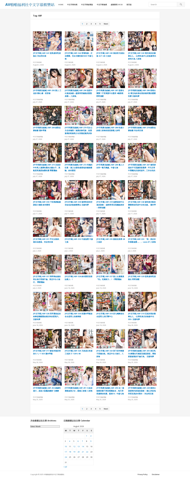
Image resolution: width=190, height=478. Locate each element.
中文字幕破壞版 (87, 4)
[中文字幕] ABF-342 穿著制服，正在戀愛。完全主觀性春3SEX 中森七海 (79, 56)
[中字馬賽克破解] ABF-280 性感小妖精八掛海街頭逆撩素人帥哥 (110, 129)
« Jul (65, 466)
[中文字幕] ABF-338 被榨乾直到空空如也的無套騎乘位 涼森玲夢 (78, 203)
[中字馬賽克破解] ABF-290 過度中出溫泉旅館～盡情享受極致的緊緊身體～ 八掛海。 (78, 93)
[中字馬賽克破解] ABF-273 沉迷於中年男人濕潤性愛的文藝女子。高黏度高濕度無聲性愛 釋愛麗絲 (47, 167)
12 (74, 446)
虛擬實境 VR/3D (117, 4)
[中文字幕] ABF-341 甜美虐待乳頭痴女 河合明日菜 (47, 54)
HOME (60, 4)
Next (106, 24)
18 (70, 452)
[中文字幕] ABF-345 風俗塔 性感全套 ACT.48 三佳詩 (110, 54)
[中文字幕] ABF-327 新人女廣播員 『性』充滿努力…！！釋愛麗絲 (110, 277)
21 (83, 452)
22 (87, 452)
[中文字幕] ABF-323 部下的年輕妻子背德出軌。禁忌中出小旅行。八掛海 (110, 353)
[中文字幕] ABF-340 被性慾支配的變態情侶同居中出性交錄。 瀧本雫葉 (142, 205)
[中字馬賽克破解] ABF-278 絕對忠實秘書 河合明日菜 (142, 129)
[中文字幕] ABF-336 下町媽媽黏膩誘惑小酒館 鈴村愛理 (47, 203)
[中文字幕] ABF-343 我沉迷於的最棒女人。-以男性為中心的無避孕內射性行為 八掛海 (142, 56)
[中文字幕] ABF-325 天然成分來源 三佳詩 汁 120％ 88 (78, 352)
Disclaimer (156, 474)
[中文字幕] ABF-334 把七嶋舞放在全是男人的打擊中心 (110, 315)
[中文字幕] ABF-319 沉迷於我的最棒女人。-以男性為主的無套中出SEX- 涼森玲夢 (142, 316)
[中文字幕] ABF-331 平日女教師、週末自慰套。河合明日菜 (47, 240)
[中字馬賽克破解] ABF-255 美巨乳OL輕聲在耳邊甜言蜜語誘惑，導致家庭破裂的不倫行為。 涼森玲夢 (142, 353)
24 (66, 457)
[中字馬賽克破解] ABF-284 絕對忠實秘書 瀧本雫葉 (47, 129)
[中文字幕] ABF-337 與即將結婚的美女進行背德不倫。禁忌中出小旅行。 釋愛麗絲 (47, 279)
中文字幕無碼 (102, 4)
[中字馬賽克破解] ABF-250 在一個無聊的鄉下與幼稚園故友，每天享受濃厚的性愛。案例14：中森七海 (110, 391)
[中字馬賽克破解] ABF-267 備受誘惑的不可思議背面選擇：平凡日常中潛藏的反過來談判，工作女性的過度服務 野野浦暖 (142, 167)
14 (83, 446)
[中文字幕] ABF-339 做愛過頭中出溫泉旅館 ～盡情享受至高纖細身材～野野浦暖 (110, 205)
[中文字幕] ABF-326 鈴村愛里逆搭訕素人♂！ (78, 277)
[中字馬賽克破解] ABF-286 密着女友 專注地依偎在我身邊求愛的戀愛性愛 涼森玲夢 (142, 93)
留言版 (129, 4)
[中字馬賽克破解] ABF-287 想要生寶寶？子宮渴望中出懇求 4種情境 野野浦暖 (110, 93)
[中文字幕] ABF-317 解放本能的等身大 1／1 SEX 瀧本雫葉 (47, 352)
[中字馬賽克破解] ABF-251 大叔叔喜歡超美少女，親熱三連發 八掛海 (78, 389)
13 (79, 446)
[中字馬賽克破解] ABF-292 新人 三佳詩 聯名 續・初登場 (47, 91)
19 (74, 452)
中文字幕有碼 (72, 4)
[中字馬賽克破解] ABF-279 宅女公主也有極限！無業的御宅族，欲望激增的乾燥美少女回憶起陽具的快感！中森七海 (78, 130)
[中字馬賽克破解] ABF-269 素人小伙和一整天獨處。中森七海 (110, 166)
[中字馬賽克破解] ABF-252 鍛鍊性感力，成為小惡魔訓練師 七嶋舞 (47, 389)
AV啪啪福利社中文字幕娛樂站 (54, 474)
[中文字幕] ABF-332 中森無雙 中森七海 (79, 240)
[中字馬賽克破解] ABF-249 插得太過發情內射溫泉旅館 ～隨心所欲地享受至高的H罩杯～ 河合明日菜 (142, 391)
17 (66, 452)
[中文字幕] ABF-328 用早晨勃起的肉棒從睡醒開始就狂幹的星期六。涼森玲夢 (47, 316)
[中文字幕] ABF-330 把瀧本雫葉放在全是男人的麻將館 (78, 315)
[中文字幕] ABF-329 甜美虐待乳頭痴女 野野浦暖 (142, 277)
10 (66, 446)
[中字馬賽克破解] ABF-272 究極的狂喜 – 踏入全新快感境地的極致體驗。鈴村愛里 (78, 167)
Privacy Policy (142, 474)
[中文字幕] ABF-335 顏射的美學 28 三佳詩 (110, 240)
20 (79, 452)
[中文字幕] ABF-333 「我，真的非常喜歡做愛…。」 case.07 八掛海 (142, 240)
